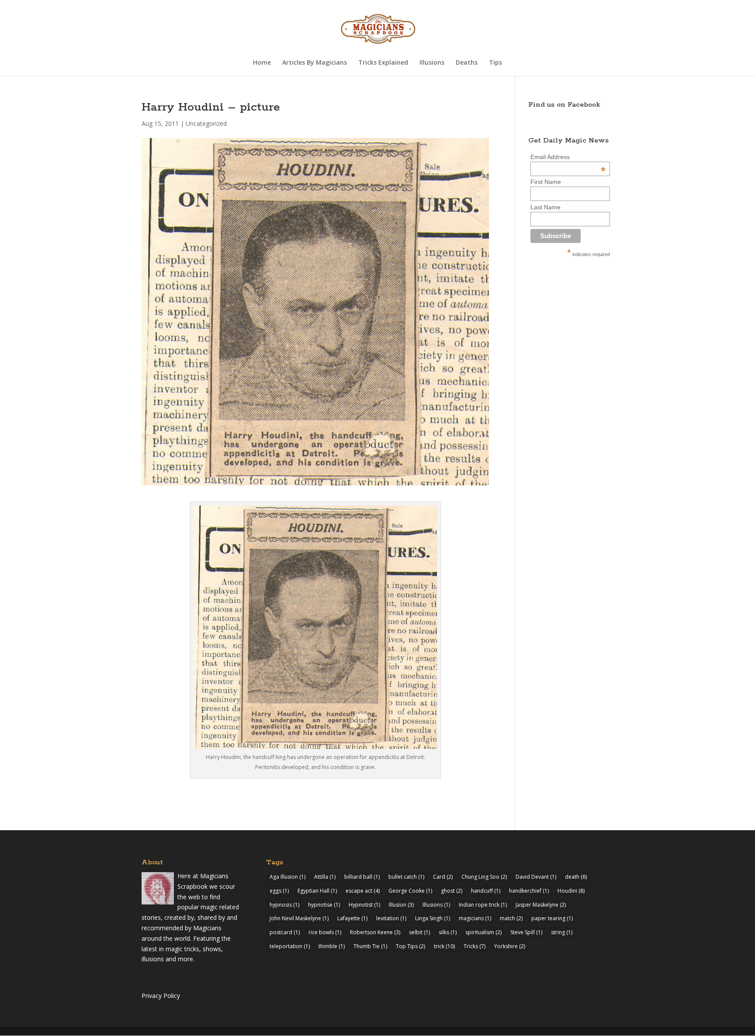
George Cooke (410, 890)
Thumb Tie (370, 946)
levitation (391, 918)
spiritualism (483, 932)
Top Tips (410, 946)
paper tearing (552, 918)
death (576, 876)
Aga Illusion (287, 876)
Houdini (571, 890)
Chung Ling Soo (484, 876)
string (561, 932)
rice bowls (324, 932)
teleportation (290, 946)
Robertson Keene (375, 932)
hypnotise (324, 904)
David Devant (536, 876)
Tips (495, 62)
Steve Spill (526, 932)
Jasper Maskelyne (541, 904)
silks (448, 932)
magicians (475, 918)
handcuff (485, 890)
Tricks (474, 946)
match (511, 918)
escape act (363, 890)
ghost (451, 890)
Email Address (568, 156)
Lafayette (352, 918)
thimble (332, 946)
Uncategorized (206, 123)
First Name (545, 181)
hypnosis (284, 904)
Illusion (401, 904)
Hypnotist (364, 904)
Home (262, 62)
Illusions (431, 62)
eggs (279, 890)
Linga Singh (432, 918)
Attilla (325, 876)
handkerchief (529, 890)
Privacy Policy (161, 995)
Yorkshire (509, 946)
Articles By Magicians (314, 62)
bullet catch (406, 876)
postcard (285, 932)
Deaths (467, 62)
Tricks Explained (383, 62)
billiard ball (362, 876)
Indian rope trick (483, 904)
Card (443, 876)
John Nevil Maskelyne (299, 918)
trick (444, 946)
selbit (419, 932)
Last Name (545, 207)
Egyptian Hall (317, 890)
